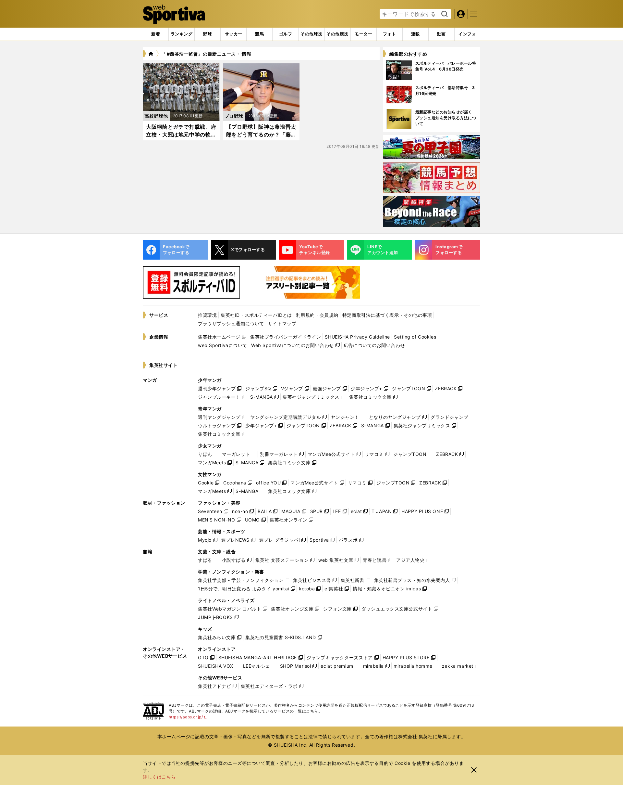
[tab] (207, 34)
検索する (443, 14)
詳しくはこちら (159, 776)
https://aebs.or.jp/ (188, 716)
